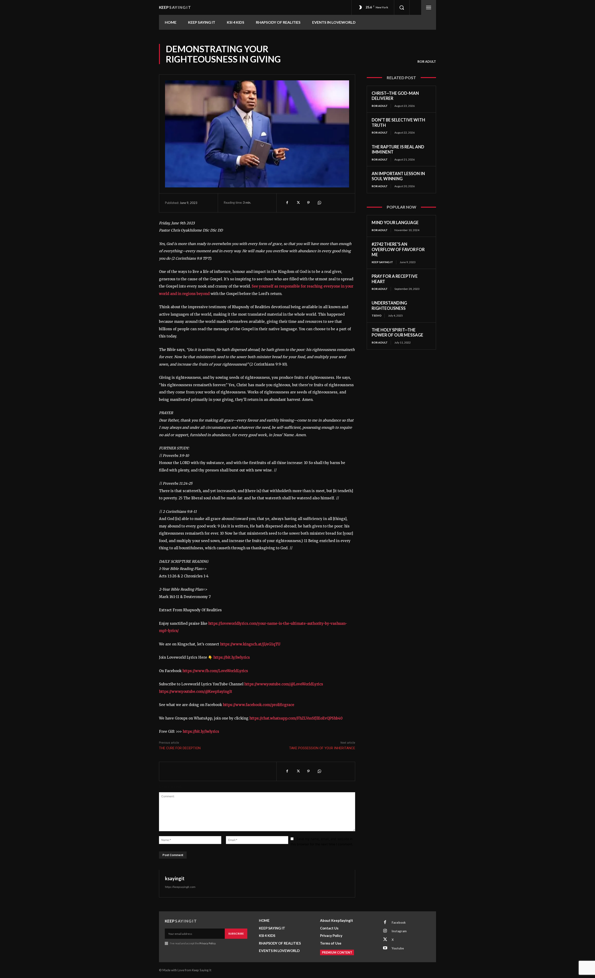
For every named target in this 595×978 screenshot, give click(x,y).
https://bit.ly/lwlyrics (231, 657)
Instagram (399, 931)
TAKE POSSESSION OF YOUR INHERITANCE (322, 748)
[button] (401, 7)
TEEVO (376, 315)
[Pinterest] (308, 202)
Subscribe (236, 933)
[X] (297, 202)
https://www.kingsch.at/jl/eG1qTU (250, 644)
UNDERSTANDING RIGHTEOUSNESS (389, 305)
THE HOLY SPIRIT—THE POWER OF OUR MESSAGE (397, 332)
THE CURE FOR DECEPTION (180, 748)
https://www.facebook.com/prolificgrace (258, 705)
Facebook (399, 922)
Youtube (398, 948)
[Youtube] (385, 948)
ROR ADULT (426, 61)
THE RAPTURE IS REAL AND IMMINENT (398, 149)
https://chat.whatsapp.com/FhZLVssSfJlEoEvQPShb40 (296, 718)
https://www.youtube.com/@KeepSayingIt (195, 691)
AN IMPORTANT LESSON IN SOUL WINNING (398, 176)
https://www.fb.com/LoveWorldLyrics (215, 671)
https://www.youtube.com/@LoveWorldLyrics (283, 684)
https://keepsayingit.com (180, 887)
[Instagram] (385, 931)
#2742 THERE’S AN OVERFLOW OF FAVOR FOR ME (398, 249)
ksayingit (175, 878)
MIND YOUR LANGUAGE (395, 222)
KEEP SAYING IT (382, 262)
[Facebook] (287, 202)
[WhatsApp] (319, 202)
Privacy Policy (207, 943)
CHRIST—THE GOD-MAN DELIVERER (395, 96)
